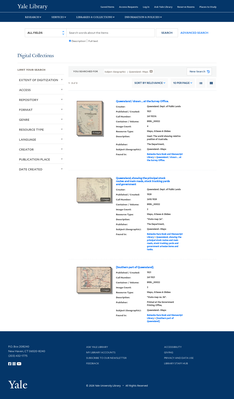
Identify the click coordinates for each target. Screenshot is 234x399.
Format (26, 110)
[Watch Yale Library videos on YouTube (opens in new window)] (19, 363)
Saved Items (107, 6)
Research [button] (32, 17)
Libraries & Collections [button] (94, 17)
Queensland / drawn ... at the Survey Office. (142, 101)
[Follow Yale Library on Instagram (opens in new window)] (14, 363)
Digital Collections (35, 56)
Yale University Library (32, 6)
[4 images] (89, 118)
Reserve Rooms (186, 6)
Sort (148, 83)
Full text (93, 41)
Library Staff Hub (176, 363)
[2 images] (94, 189)
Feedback (92, 363)
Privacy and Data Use (179, 358)
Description (78, 41)
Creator (26, 149)
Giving (168, 352)
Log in (146, 6)
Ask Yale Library (163, 6)
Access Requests (128, 6)
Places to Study (208, 6)
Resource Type (31, 129)
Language (27, 139)
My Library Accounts (100, 352)
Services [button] (57, 17)
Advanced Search (194, 32)
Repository (28, 100)
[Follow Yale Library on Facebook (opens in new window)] (9, 363)
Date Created (30, 169)
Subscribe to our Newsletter (106, 358)
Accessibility (173, 347)
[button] (167, 32)
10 (181, 83)
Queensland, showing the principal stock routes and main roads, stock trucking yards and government (143, 181)
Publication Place (34, 159)
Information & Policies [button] (142, 17)
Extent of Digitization (38, 80)
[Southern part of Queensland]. (135, 267)
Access (25, 90)
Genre (24, 120)
